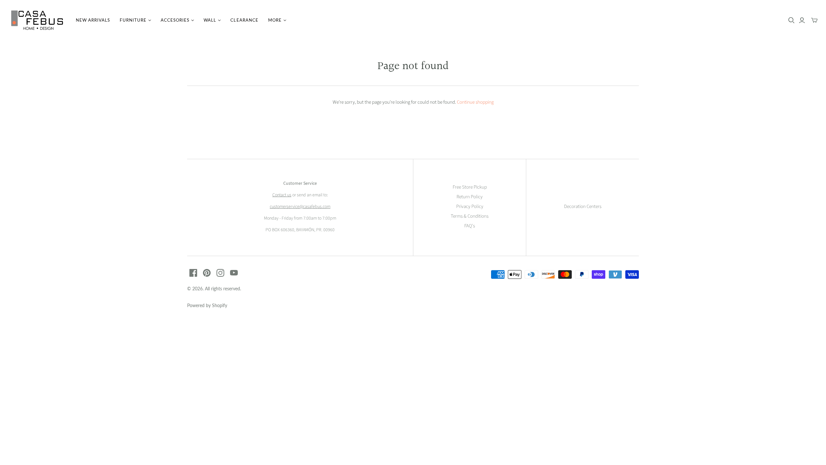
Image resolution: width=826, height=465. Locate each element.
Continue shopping (475, 102)
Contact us (281, 195)
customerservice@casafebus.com (300, 206)
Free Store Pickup (470, 187)
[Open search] (791, 20)
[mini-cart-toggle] (814, 20)
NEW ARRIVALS (93, 20)
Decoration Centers (582, 206)
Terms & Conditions (470, 216)
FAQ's (469, 225)
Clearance (244, 20)
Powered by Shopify (207, 305)
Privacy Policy (469, 206)
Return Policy (470, 196)
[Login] (802, 20)
